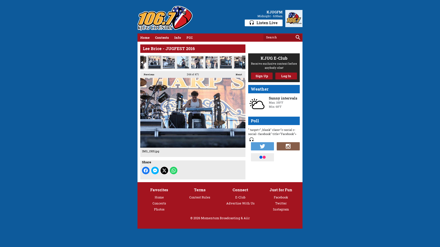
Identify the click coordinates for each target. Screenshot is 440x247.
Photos (159, 209)
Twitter (281, 203)
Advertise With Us (240, 203)
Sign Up (262, 76)
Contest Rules (199, 197)
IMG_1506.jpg (169, 62)
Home (145, 38)
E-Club (240, 197)
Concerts (159, 203)
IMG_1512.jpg (197, 62)
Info (177, 38)
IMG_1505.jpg (154, 62)
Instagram (281, 209)
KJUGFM (275, 12)
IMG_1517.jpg (226, 62)
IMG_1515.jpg (212, 62)
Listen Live (267, 22)
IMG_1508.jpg (183, 62)
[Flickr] (262, 157)
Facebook (281, 197)
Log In (286, 76)
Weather (260, 89)
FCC (189, 38)
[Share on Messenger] (155, 170)
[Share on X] (164, 170)
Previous (147, 74)
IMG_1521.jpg (240, 62)
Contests (162, 38)
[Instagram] (288, 146)
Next (237, 74)
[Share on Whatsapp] (173, 170)
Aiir (247, 218)
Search (298, 37)
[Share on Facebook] (146, 170)
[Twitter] (262, 146)
